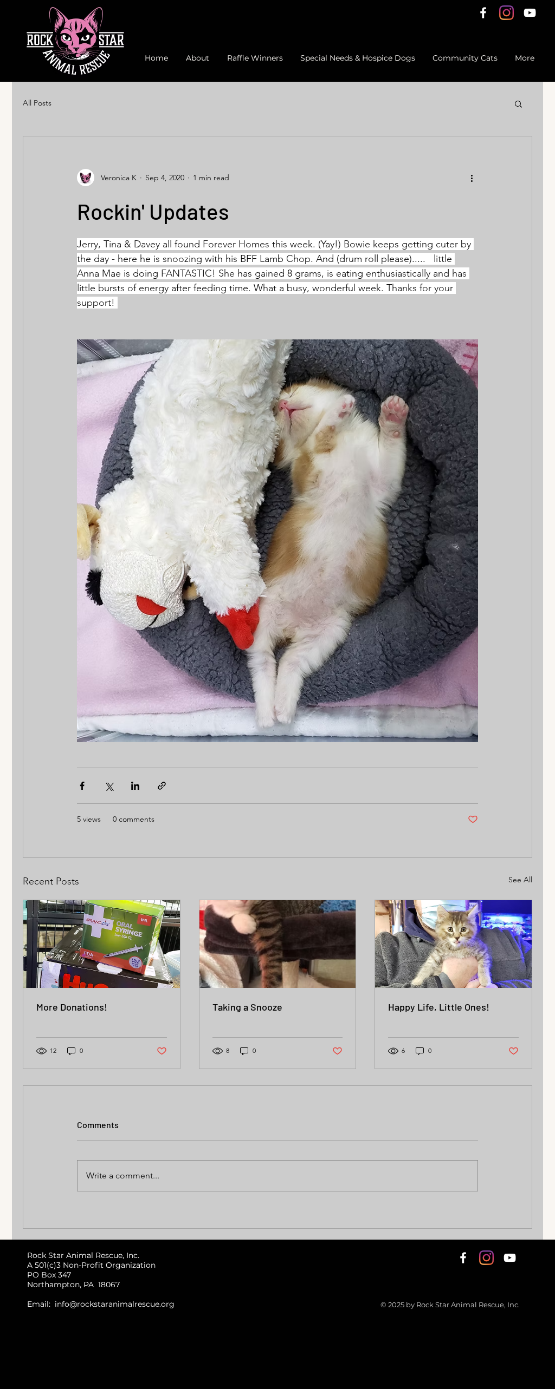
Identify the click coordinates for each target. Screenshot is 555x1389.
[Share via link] (162, 786)
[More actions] (471, 177)
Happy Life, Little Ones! (438, 1007)
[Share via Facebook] (82, 786)
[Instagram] (506, 12)
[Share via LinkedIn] (135, 786)
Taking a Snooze (247, 1007)
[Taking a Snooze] (277, 944)
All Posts (37, 103)
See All (520, 879)
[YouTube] (529, 12)
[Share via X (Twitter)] (109, 786)
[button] (518, 103)
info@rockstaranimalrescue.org (115, 1304)
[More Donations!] (101, 944)
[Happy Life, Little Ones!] (453, 944)
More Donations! (71, 1007)
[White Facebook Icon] (483, 12)
